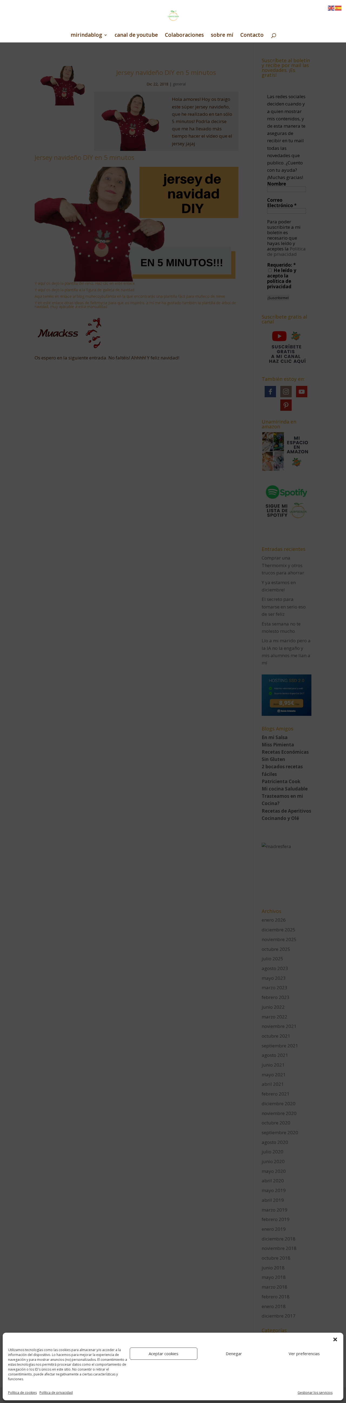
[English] (331, 8)
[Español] (338, 8)
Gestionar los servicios (315, 1392)
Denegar (234, 1353)
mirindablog (86, 35)
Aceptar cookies (163, 1353)
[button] (335, 1339)
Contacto (252, 35)
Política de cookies (22, 1392)
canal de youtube (136, 35)
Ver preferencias (304, 1353)
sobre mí (222, 35)
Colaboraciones (184, 35)
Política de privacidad (56, 1392)
